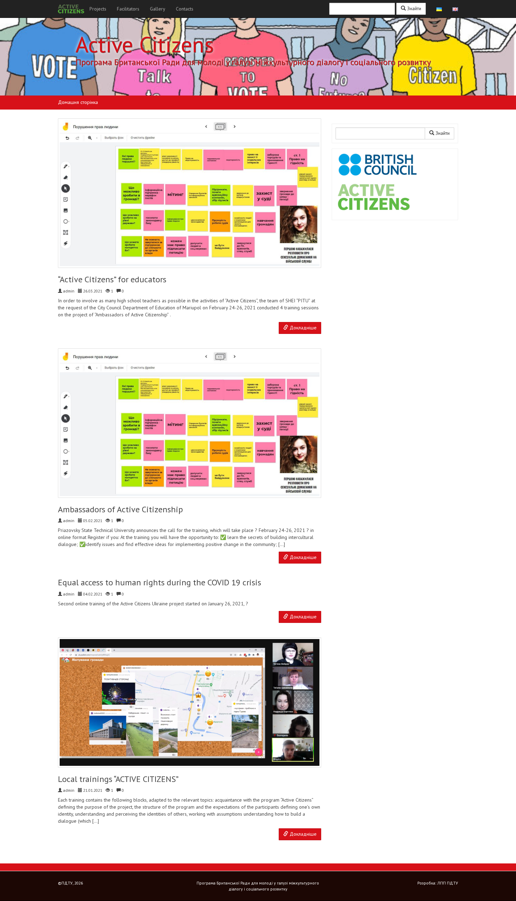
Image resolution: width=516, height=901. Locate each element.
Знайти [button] (442, 133)
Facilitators (128, 9)
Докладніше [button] (302, 327)
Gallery (157, 9)
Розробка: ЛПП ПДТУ (437, 883)
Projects (98, 9)
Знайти (413, 8)
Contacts (184, 9)
